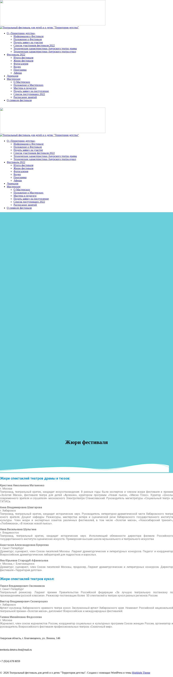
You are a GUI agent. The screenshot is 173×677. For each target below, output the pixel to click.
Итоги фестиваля (23, 57)
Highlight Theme (141, 672)
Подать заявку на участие (28, 42)
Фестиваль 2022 (16, 54)
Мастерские (13, 78)
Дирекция (12, 75)
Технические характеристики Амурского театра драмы (45, 48)
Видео (17, 66)
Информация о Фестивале (29, 36)
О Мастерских (22, 82)
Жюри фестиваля (23, 60)
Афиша (18, 72)
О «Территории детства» (21, 33)
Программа (20, 69)
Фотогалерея (21, 63)
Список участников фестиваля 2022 (34, 45)
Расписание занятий (25, 97)
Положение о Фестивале (28, 39)
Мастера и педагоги (25, 88)
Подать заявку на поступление (31, 91)
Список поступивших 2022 (29, 94)
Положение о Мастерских (28, 85)
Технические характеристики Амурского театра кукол (45, 51)
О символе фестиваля (19, 100)
